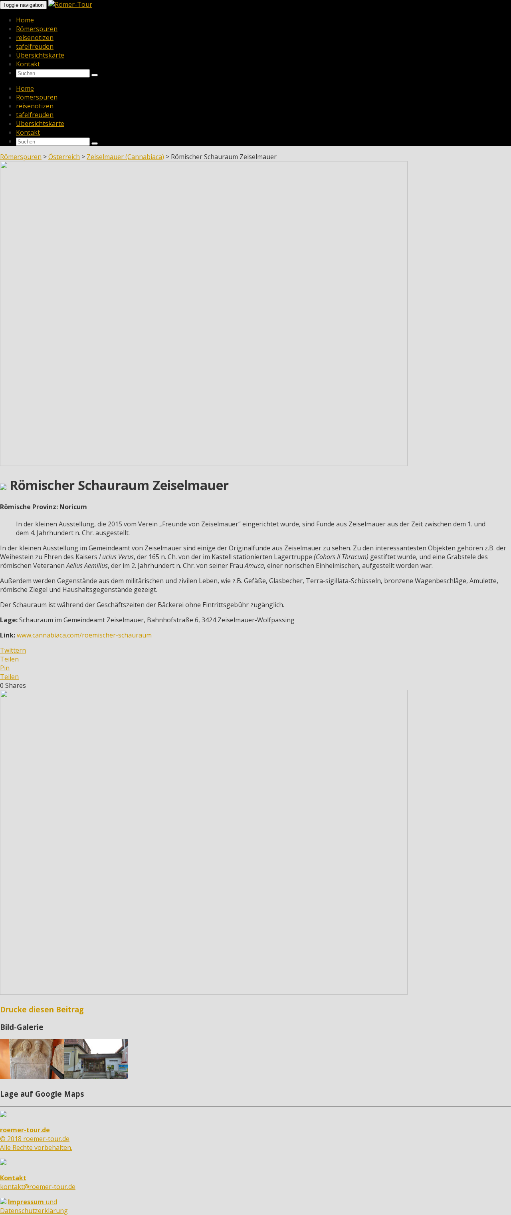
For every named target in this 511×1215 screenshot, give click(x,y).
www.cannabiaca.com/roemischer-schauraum (84, 635)
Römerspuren (36, 28)
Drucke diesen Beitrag (42, 1009)
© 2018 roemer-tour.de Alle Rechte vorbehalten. (36, 1138)
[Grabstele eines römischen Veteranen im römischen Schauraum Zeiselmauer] (32, 1076)
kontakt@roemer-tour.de (37, 1182)
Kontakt (28, 64)
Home (25, 20)
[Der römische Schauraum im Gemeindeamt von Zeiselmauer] (96, 1076)
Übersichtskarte (40, 55)
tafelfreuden (34, 46)
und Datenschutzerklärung (34, 1206)
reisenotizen (34, 37)
